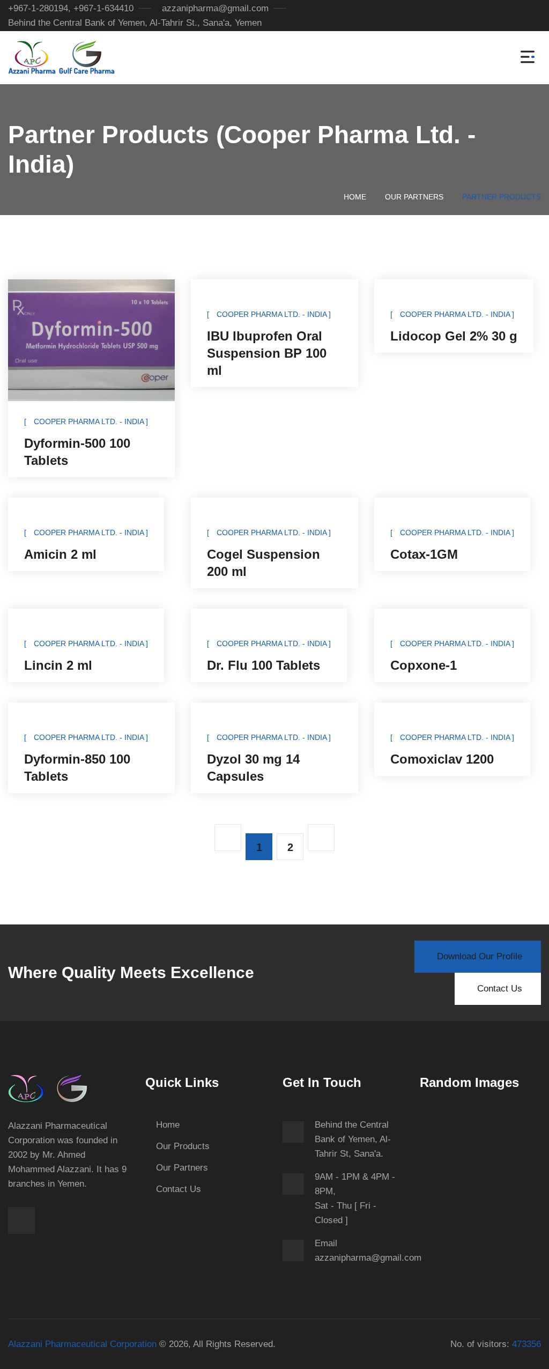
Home (355, 197)
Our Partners (414, 197)
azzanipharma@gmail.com (215, 8)
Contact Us (178, 1189)
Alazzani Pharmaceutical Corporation (82, 1344)
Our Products (183, 1146)
